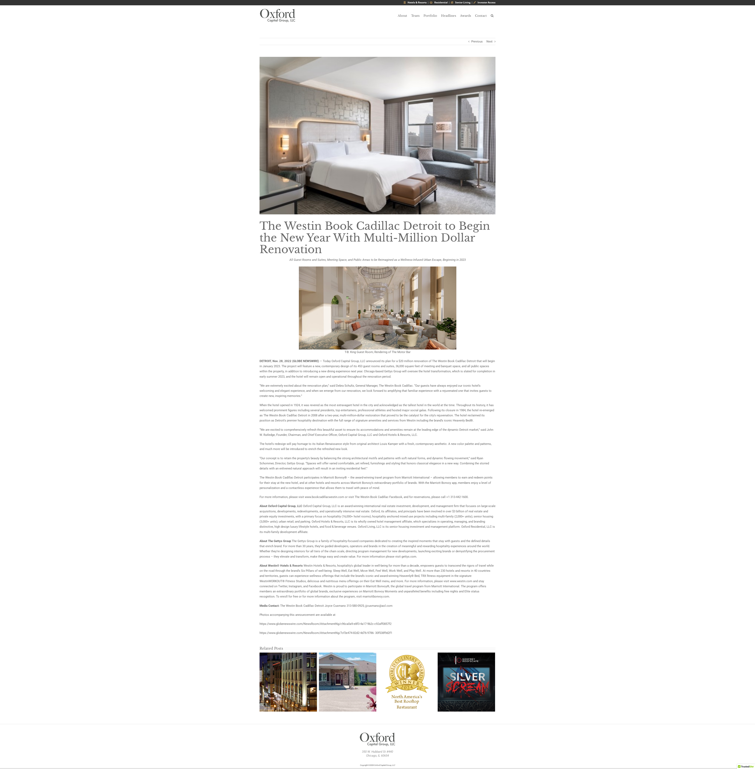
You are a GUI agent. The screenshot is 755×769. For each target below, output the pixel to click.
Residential (441, 2)
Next (489, 41)
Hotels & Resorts (417, 2)
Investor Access (486, 2)
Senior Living (462, 2)
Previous (477, 41)
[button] (492, 15)
